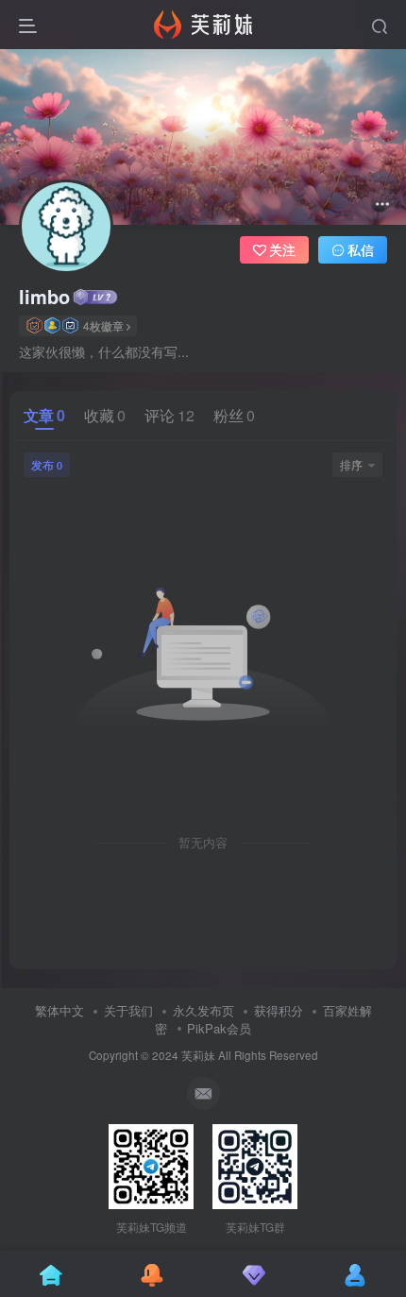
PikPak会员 (219, 1028)
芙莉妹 (198, 1055)
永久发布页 (203, 1010)
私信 (360, 249)
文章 (44, 415)
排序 (351, 464)
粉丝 (234, 415)
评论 (169, 415)
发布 (46, 464)
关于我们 (128, 1010)
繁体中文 (59, 1010)
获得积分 (278, 1010)
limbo (44, 296)
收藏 (105, 415)
